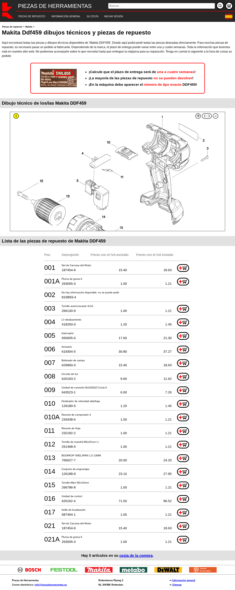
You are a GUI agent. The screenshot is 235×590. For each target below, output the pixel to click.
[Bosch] (31, 571)
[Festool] (65, 571)
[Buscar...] (220, 5)
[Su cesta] (229, 6)
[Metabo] (135, 571)
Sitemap (177, 584)
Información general (183, 580)
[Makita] (100, 571)
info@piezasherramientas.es (51, 584)
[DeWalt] (170, 571)
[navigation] (112, 16)
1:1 (207, 116)
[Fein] (204, 571)
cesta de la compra (136, 555)
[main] (117, 292)
